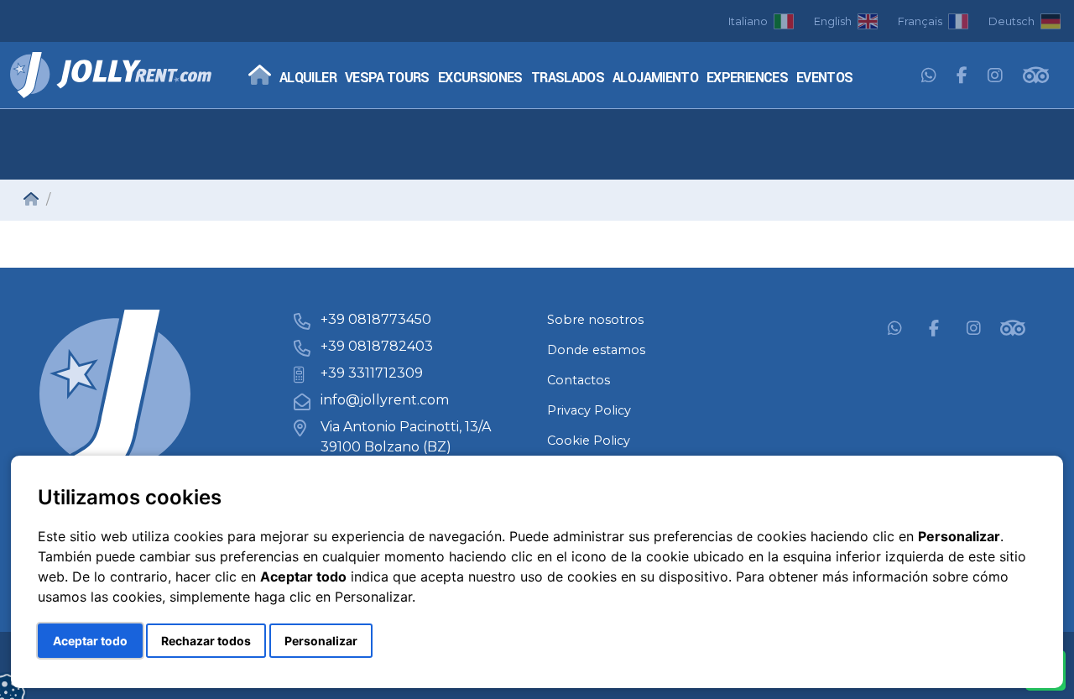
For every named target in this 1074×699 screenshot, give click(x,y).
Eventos (824, 78)
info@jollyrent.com (385, 400)
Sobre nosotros (595, 319)
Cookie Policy (588, 440)
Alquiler (307, 78)
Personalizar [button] (320, 641)
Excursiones (480, 78)
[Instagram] (995, 76)
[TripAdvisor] (1036, 76)
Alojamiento (655, 78)
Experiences (747, 78)
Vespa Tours (387, 78)
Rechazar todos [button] (206, 641)
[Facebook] (962, 76)
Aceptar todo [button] (90, 641)
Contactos (578, 380)
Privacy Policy (589, 410)
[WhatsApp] (928, 76)
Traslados (567, 78)
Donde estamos (596, 349)
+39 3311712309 (372, 373)
